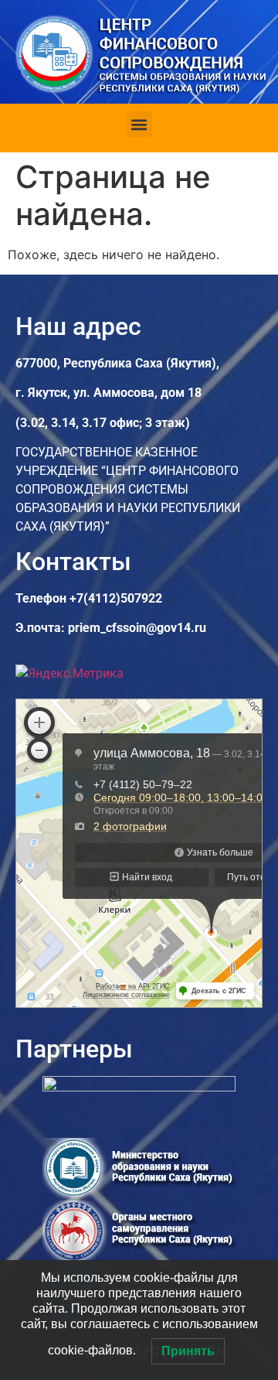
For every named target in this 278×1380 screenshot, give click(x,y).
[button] (139, 124)
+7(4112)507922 (116, 598)
